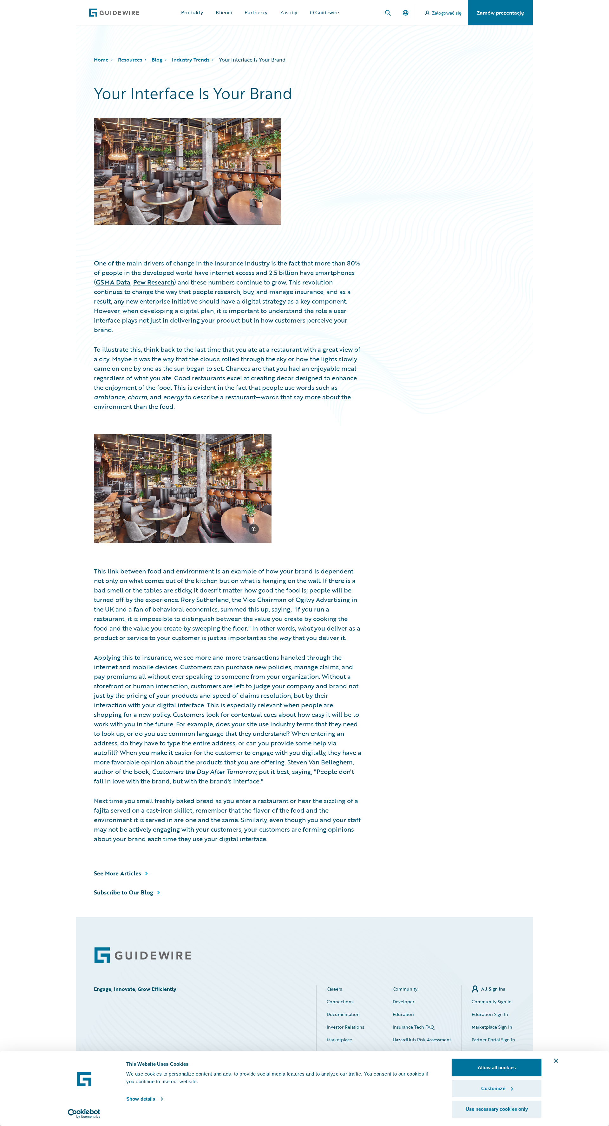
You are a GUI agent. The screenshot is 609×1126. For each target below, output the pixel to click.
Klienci (224, 12)
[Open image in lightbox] (228, 489)
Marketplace (339, 1039)
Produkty (192, 12)
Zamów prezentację (500, 12)
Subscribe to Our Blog (123, 892)
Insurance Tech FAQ (413, 1027)
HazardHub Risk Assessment (422, 1039)
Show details (140, 1099)
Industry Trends (190, 59)
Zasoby (288, 12)
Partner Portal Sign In (493, 1039)
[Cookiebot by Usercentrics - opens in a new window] (84, 1113)
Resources (130, 59)
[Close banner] (556, 1060)
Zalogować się (447, 13)
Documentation (343, 1014)
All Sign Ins (493, 988)
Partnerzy (256, 12)
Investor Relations (345, 1027)
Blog (157, 59)
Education (403, 1014)
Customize (493, 1088)
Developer (403, 1001)
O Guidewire (324, 12)
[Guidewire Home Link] (143, 955)
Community (405, 988)
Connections (340, 1001)
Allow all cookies (497, 1067)
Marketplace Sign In (492, 1027)
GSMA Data (113, 282)
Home (101, 59)
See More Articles (117, 873)
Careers (334, 988)
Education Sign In (490, 1014)
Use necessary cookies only (497, 1109)
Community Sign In (492, 1001)
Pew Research (153, 282)
